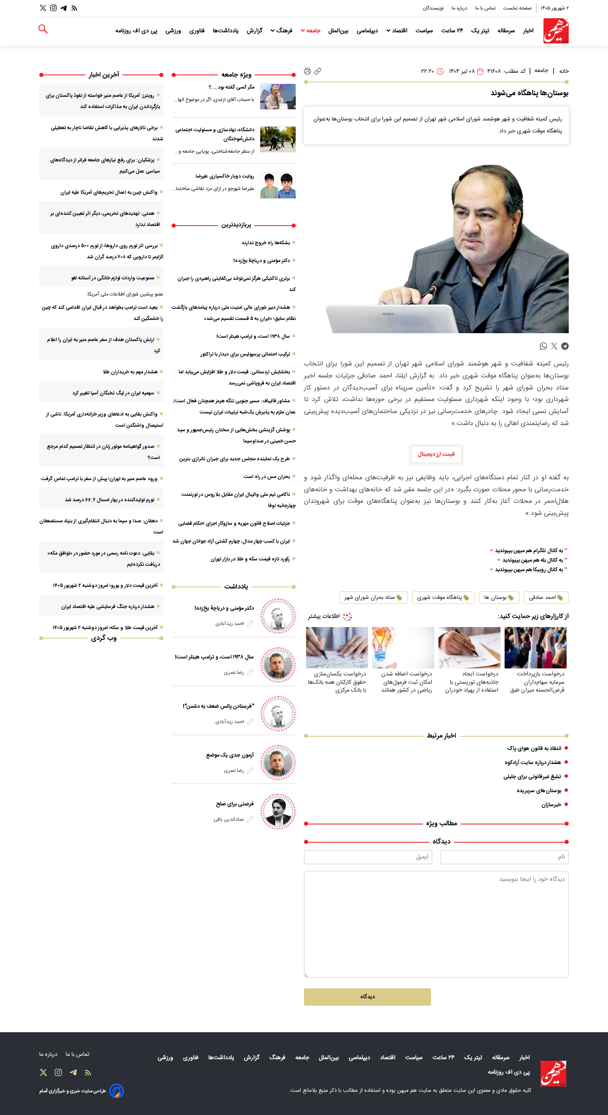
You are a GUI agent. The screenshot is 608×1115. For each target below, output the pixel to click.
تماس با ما (486, 8)
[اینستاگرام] (53, 8)
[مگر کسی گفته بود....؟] (278, 96)
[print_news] (307, 71)
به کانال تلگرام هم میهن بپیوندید (529, 551)
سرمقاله (507, 31)
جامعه (313, 31)
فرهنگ (284, 31)
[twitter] (554, 346)
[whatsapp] (543, 346)
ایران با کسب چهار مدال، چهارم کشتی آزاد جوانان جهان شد (231, 541)
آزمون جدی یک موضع (230, 755)
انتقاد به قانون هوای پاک (534, 748)
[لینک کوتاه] (317, 71)
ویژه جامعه (236, 75)
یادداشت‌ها (226, 31)
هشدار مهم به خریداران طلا (130, 372)
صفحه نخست (517, 8)
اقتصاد (399, 31)
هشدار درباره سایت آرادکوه (533, 762)
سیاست (425, 31)
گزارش (255, 31)
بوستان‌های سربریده (539, 790)
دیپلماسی (368, 31)
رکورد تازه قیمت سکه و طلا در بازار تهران (250, 559)
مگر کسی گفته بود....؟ (231, 87)
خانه (564, 72)
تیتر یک (481, 31)
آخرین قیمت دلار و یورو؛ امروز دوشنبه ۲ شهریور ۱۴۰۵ (105, 586)
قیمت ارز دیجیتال (436, 454)
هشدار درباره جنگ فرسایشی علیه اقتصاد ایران (107, 607)
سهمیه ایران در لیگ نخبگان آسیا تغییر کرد (113, 393)
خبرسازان (551, 805)
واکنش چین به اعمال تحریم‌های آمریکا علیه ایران (109, 192)
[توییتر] (43, 8)
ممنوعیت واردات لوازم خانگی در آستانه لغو (112, 278)
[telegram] (565, 346)
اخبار (529, 31)
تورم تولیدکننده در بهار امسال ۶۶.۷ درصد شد (109, 500)
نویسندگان (434, 8)
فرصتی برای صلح (235, 804)
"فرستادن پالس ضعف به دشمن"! (218, 706)
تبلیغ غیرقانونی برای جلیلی (532, 776)
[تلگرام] (63, 8)
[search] (43, 29)
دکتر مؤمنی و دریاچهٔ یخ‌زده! (261, 261)
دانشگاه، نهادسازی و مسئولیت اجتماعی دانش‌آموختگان (214, 134)
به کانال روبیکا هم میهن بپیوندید (529, 570)
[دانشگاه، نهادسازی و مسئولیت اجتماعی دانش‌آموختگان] (278, 139)
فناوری (197, 31)
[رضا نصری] (278, 664)
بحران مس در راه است (267, 477)
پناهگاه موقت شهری (439, 597)
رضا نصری (234, 672)
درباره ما (460, 8)
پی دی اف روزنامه (137, 31)
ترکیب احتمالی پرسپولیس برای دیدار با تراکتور (245, 354)
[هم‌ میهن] (553, 1073)
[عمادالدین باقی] (278, 811)
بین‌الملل (339, 31)
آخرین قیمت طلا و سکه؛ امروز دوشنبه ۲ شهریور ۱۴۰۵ (105, 628)
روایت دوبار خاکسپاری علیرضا (225, 176)
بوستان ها (495, 597)
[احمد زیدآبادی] (278, 616)
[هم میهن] (556, 30)
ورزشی (174, 31)
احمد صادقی (542, 597)
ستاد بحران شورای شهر (370, 597)
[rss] (74, 8)
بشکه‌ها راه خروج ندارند (266, 243)
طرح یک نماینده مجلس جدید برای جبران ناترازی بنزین (235, 459)
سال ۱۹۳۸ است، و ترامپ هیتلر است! (253, 336)
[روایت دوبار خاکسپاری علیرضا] (278, 185)
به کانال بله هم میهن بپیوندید (533, 560)
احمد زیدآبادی (229, 624)
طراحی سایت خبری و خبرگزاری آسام (72, 1091)
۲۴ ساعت (453, 31)
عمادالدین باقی (228, 819)
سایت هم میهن (414, 1090)
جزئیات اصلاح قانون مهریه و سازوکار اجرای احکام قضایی (234, 523)
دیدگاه (367, 997)
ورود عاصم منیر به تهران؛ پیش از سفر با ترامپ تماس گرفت (99, 479)
